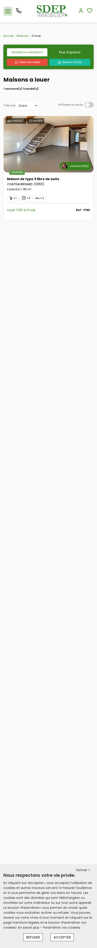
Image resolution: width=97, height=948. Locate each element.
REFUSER (33, 937)
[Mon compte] (81, 11)
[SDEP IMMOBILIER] (52, 11)
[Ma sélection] (89, 11)
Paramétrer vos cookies (61, 927)
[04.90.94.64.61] (18, 12)
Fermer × (83, 870)
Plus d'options (70, 52)
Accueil (8, 36)
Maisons (22, 36)
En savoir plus (29, 927)
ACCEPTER (62, 937)
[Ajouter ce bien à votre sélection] (30, 121)
